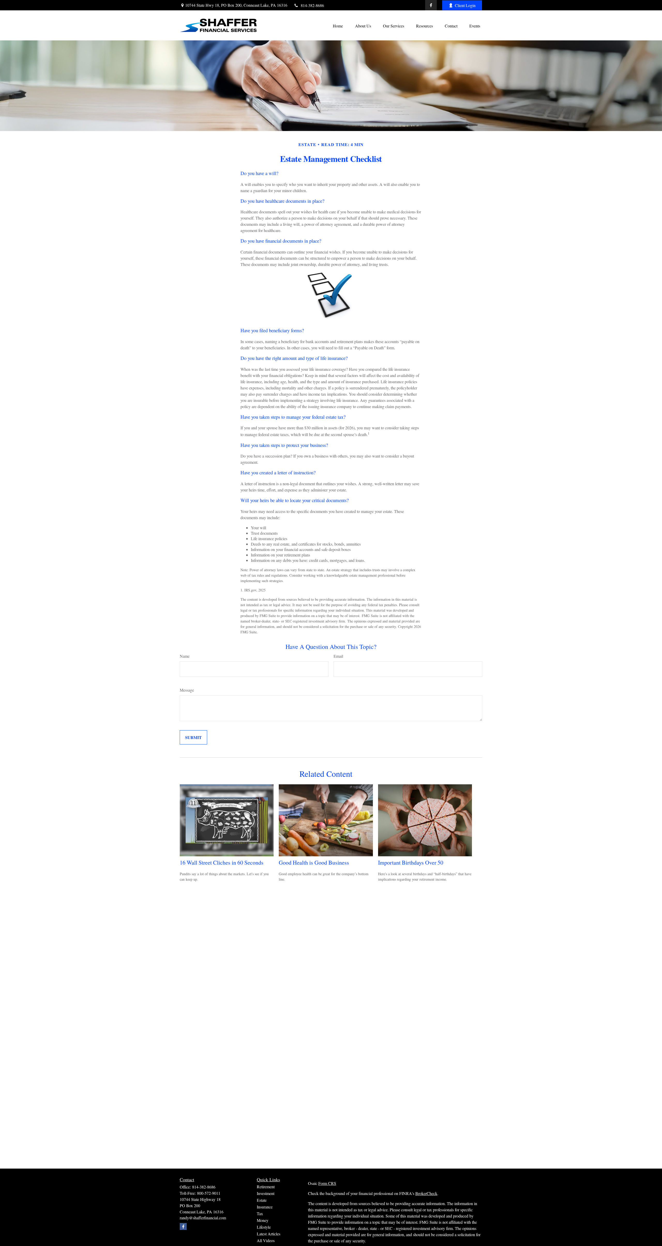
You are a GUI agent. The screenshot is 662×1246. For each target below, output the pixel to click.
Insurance (265, 1206)
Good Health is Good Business (314, 862)
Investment (265, 1193)
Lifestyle (264, 1227)
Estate (262, 1200)
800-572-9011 (208, 1193)
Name (185, 656)
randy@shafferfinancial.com (203, 1217)
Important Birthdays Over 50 (410, 862)
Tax (260, 1213)
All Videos (266, 1240)
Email (338, 656)
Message (187, 690)
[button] (337, 25)
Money (262, 1220)
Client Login (465, 5)
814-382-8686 (312, 5)
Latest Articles (268, 1233)
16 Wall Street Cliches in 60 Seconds (222, 862)
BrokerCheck (426, 1193)
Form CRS (327, 1183)
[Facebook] (431, 5)
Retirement (266, 1186)
